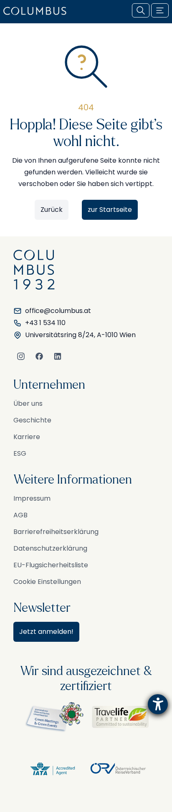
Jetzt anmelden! (46, 631)
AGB (20, 515)
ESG (19, 453)
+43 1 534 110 (45, 323)
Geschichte (32, 420)
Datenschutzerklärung (50, 548)
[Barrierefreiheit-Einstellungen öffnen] (158, 704)
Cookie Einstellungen (47, 581)
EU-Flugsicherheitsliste (50, 565)
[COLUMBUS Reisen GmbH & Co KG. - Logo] (37, 11)
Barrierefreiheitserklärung (56, 531)
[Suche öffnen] (140, 10)
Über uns (28, 403)
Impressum (32, 498)
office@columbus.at (58, 310)
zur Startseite (110, 209)
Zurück (51, 209)
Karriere (26, 437)
